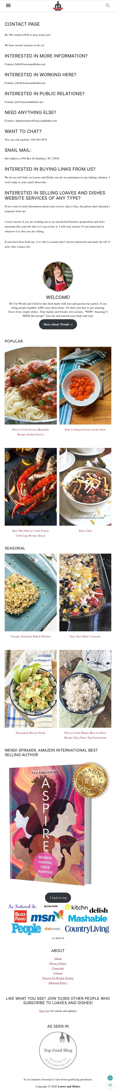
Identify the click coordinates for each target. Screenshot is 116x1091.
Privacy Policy (58, 963)
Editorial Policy (58, 983)
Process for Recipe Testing (58, 978)
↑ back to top (58, 898)
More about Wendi (56, 324)
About (58, 958)
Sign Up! (44, 1011)
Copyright (58, 968)
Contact (58, 973)
